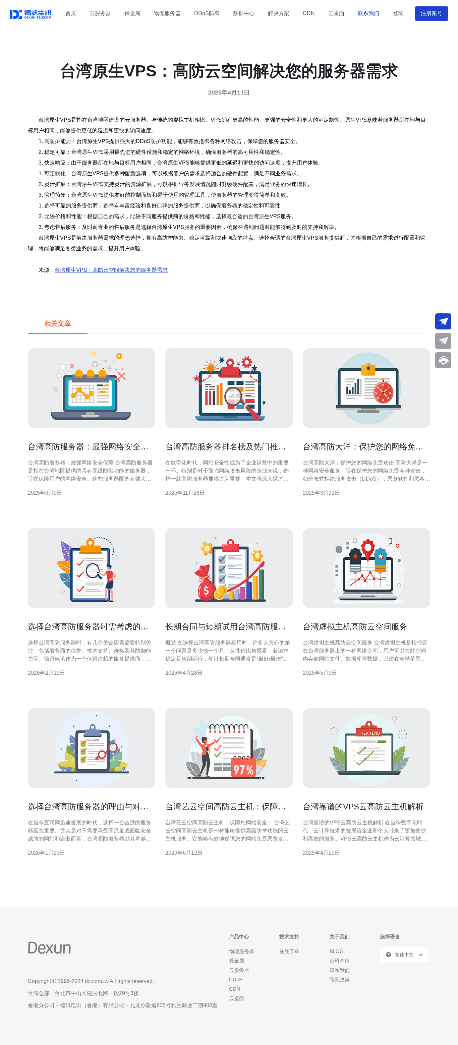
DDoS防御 (207, 13)
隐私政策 (340, 979)
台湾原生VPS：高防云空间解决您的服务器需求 (111, 270)
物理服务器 (167, 13)
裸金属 (132, 13)
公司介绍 (340, 961)
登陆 (398, 13)
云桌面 (336, 13)
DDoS (235, 979)
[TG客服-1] (443, 321)
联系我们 (368, 13)
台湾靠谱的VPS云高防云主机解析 (363, 806)
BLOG (337, 951)
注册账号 (431, 13)
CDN (309, 13)
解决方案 (278, 13)
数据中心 (243, 13)
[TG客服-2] (443, 341)
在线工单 (289, 951)
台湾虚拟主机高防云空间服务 (355, 626)
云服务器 (100, 13)
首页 (70, 13)
